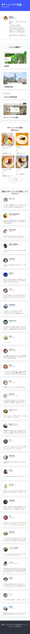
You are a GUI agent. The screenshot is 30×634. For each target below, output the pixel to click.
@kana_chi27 (12, 18)
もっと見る (15, 179)
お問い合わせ (18, 626)
